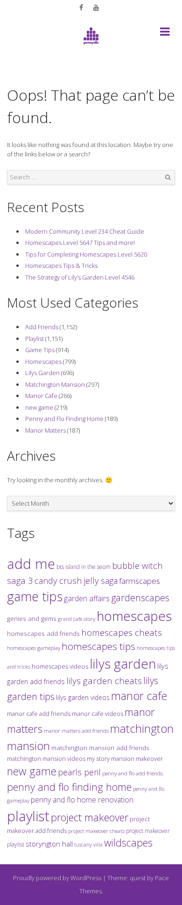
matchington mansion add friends (100, 747)
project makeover (89, 817)
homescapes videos (60, 666)
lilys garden (123, 663)
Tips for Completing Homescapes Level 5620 (86, 254)
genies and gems (31, 618)
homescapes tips (98, 646)
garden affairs (87, 598)
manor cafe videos (97, 713)
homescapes (134, 616)
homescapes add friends (43, 633)
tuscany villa (88, 844)
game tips (35, 596)
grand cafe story (76, 618)
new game (39, 407)
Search (168, 177)
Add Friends (41, 327)
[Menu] (165, 33)
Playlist (34, 338)
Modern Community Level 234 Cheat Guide (84, 231)
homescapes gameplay (33, 647)
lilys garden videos (83, 697)
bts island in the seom (83, 567)
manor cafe (139, 695)
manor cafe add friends (38, 713)
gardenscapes (140, 597)
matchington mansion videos (46, 758)
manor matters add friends (76, 730)
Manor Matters (45, 430)
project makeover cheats (96, 830)
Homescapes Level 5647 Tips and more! (80, 242)
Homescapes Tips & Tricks (61, 265)
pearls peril (79, 772)
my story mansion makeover (125, 758)
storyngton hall (49, 843)
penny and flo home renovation (82, 800)
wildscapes (128, 842)
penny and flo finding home (69, 787)
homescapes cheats (121, 632)
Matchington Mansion (55, 384)
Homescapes (43, 361)
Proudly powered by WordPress (57, 878)
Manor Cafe (41, 395)
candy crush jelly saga (76, 580)
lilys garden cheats (104, 681)
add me (31, 563)
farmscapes (139, 580)
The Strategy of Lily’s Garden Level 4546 (79, 277)
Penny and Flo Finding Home (64, 418)
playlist (28, 816)
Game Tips (40, 350)
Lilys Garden (42, 372)
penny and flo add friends (132, 773)
